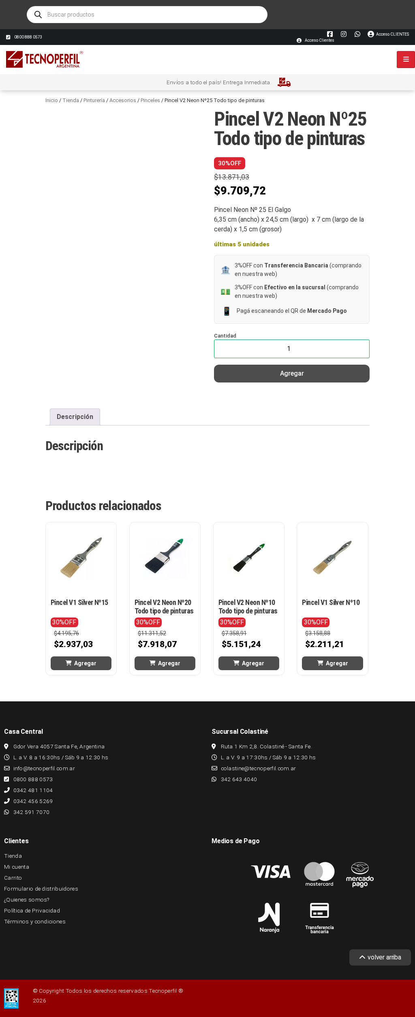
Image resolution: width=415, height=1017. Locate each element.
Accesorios (122, 100)
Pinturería (94, 100)
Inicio (51, 100)
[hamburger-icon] (406, 59)
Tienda (70, 100)
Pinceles (150, 100)
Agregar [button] (85, 663)
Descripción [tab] (75, 417)
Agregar (292, 373)
